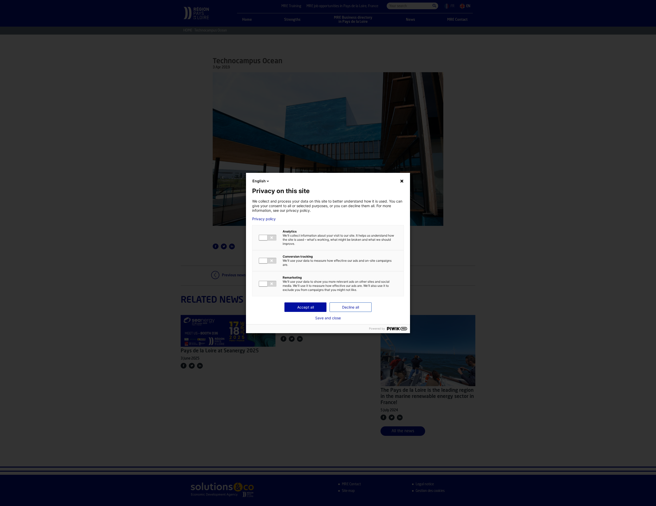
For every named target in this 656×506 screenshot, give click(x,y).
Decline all (350, 307)
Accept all (305, 307)
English (259, 181)
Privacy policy (264, 219)
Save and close (328, 318)
